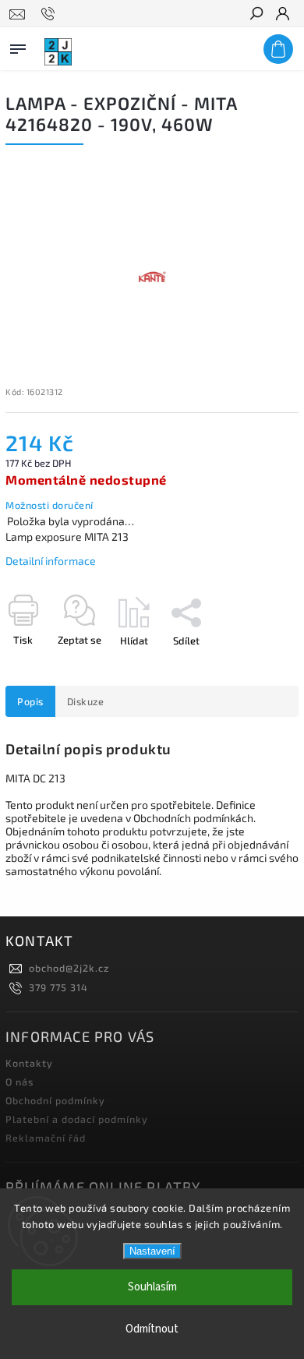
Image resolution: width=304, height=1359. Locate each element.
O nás (19, 1081)
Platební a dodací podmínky (76, 1119)
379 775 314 (58, 987)
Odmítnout (152, 1329)
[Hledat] (255, 14)
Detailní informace (50, 560)
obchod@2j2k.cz (69, 968)
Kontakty (29, 1063)
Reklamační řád (45, 1137)
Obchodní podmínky (55, 1100)
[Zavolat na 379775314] (50, 14)
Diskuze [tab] (85, 701)
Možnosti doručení (49, 505)
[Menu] (18, 46)
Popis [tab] (30, 701)
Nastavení (152, 1251)
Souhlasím (152, 1287)
